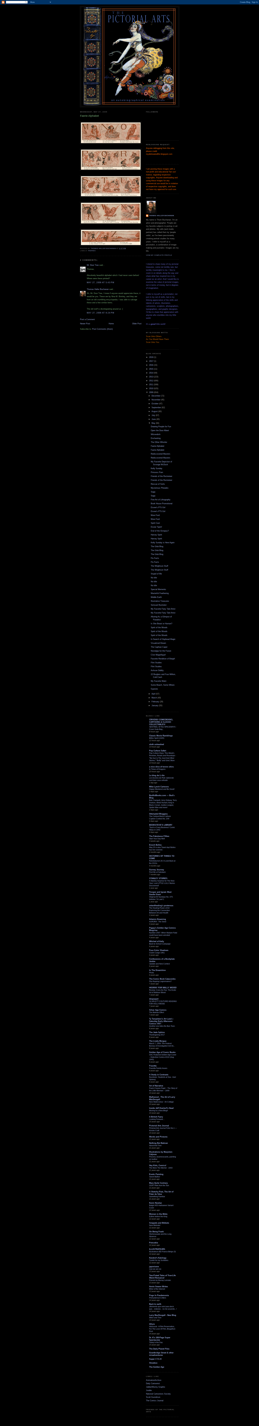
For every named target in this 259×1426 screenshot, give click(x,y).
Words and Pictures (158, 1137)
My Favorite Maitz (159, 681)
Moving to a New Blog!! (158, 1111)
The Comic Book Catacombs (162, 979)
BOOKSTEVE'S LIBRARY (160, 825)
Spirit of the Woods (159, 627)
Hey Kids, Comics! (157, 1165)
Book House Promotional (161, 503)
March (155, 698)
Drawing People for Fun (161, 426)
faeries (92, 250)
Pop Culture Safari (157, 751)
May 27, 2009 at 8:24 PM (100, 313)
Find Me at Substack (157, 872)
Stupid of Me (156, 574)
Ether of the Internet (157, 1289)
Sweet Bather (154, 1177)
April (154, 694)
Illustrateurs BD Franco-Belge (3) (162, 1252)
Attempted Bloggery (158, 814)
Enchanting (156, 438)
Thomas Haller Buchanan (98, 289)
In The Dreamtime (157, 970)
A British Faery (156, 1117)
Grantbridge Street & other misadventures (161, 1354)
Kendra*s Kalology (157, 1258)
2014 (151, 373)
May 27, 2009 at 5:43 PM (100, 282)
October (155, 403)
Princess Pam (157, 472)
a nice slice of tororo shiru (161, 767)
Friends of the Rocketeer (161, 476)
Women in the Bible (158, 1214)
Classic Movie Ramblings (161, 736)
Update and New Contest (159, 964)
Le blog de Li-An (157, 775)
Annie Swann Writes (158, 1286)
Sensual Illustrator (159, 605)
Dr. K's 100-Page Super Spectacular (159, 1338)
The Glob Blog (157, 546)
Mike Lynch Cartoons (159, 787)
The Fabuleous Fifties (159, 836)
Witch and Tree (155, 1318)
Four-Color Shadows (158, 950)
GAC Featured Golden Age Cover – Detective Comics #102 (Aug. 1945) (162, 1057)
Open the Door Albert (160, 430)
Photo (151, 973)
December (156, 396)
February (156, 701)
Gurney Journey (156, 870)
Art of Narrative (156, 1086)
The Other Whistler (159, 442)
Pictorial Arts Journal (159, 1126)
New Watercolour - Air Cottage (161, 1102)
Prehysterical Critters (157, 1298)
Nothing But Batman (158, 1143)
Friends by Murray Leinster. (160, 1280)
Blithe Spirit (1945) (156, 738)
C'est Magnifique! (158, 655)
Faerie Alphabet (157, 446)
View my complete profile (159, 255)
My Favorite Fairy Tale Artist (163, 609)
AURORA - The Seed (157, 922)
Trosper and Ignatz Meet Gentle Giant (160, 893)
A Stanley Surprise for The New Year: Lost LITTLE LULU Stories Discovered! (162, 883)
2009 (151, 392)
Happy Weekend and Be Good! (161, 789)
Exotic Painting (156, 1174)
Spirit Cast (155, 523)
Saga (153, 492)
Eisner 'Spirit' (156, 527)
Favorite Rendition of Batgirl (163, 659)
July (154, 415)
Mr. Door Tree (93, 265)
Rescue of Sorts (158, 484)
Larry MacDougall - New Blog (162, 1315)
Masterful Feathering (160, 593)
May (154, 423)
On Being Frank (156, 1231)
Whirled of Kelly (156, 941)
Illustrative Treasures (160, 601)
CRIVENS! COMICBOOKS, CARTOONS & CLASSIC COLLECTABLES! (161, 722)
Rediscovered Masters (160, 454)
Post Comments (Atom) (102, 329)
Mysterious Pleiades (159, 488)
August (155, 411)
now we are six (155, 1269)
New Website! (154, 1225)
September (157, 407)
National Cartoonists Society (158, 1394)
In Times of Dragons (157, 769)
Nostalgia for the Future (161, 651)
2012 (151, 380)
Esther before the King (158, 1216)
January (155, 705)
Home (111, 323)
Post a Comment (87, 319)
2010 (151, 388)
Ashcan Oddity (157, 670)
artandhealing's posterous (161, 905)
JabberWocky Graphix (155, 1387)
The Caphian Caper (159, 647)
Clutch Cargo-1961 (157, 953)
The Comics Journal (154, 1400)
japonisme (154, 1266)
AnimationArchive (153, 1380)
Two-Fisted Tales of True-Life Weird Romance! (162, 1276)
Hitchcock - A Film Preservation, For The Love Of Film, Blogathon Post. (162, 1328)
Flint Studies (156, 662)
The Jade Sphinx (157, 1032)
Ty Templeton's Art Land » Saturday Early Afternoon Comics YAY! (161, 1021)
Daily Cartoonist (153, 1383)
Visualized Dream (158, 643)
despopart (153, 999)
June (154, 419)
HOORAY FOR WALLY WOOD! (163, 987)
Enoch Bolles (155, 845)
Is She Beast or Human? (161, 623)
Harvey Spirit (156, 535)
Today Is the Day (156, 1342)
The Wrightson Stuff (159, 566)
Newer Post (85, 323)
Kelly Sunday (156, 468)
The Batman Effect (156, 1012)
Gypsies (154, 689)
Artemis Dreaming (157, 919)
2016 (151, 365)
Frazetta (152, 1066)
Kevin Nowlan (155, 1203)
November (156, 400)
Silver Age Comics (157, 1010)
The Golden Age (156, 1367)
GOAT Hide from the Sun (159, 1185)
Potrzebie (153, 1243)
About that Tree (155, 1145)
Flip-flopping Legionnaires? (160, 981)
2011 (151, 384)
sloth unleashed (156, 744)
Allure (152, 1324)
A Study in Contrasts (158, 1075)
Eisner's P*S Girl (158, 507)
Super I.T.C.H (155, 1359)
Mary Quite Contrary (158, 1183)
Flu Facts (155, 558)
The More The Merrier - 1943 (161, 1168)
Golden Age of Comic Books (162, 1052)
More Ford (155, 515)
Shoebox (153, 1363)
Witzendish (155, 434)
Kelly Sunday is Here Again (162, 542)
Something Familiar (157, 1197)
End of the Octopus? (160, 531)
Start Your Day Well (157, 839)
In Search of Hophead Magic (163, 639)
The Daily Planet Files (159, 1349)
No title (154, 578)
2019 (151, 357)
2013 (151, 377)
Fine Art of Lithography (160, 499)
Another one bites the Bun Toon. (162, 1026)
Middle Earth (156, 597)
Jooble (149, 1390)
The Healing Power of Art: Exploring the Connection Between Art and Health (159, 910)
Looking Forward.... (157, 1119)
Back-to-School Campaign (160, 944)
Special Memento (158, 589)
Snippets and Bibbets (159, 1223)
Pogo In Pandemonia (159, 1295)
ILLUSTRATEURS (157, 1249)
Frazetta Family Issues (158, 1068)
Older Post (136, 323)
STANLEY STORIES (158, 878)
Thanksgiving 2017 (157, 1035)
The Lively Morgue (157, 1041)
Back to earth (155, 1304)
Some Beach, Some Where (162, 685)
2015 (151, 369)
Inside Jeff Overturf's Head (161, 1108)
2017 (151, 361)
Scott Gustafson (153, 1397)
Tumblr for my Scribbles (158, 1260)
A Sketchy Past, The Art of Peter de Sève (161, 1193)
